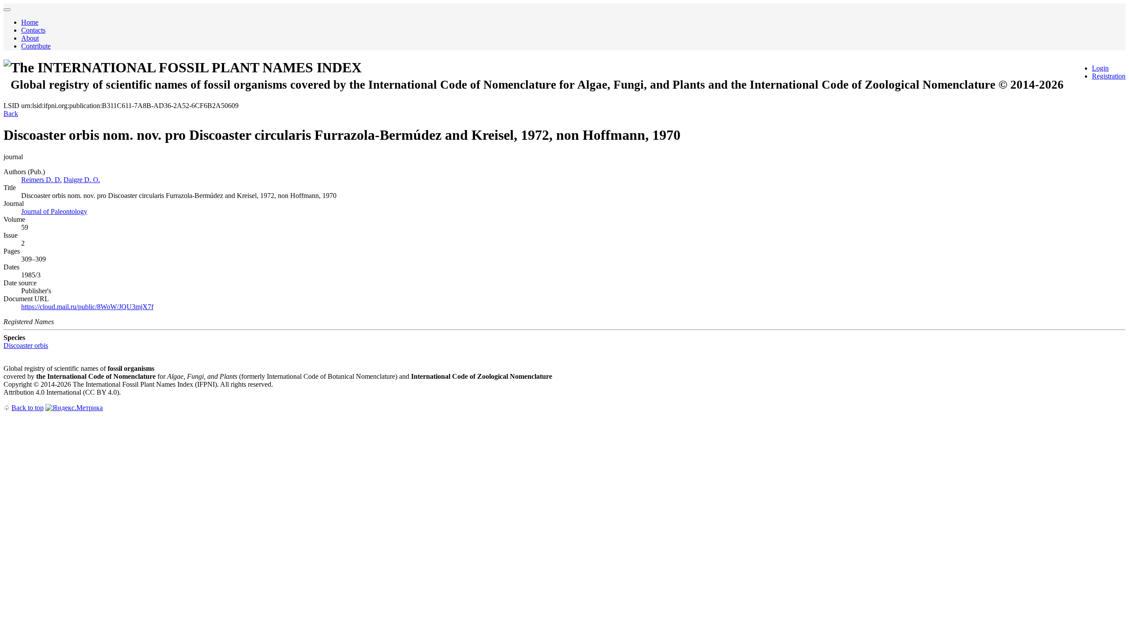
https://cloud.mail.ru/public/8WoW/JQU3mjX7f (87, 306)
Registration (1108, 76)
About (30, 38)
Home (29, 22)
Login (1100, 68)
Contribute (36, 46)
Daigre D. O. (82, 179)
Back (11, 113)
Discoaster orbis (26, 345)
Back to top (27, 407)
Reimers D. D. (41, 179)
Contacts (33, 30)
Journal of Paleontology (54, 211)
